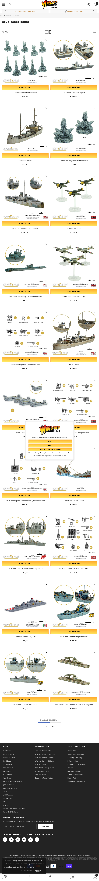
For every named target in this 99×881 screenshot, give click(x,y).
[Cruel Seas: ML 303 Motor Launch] (25, 673)
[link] (5, 877)
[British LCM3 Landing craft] (25, 400)
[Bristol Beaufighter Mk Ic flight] (73, 264)
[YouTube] (30, 839)
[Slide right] (94, 11)
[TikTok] (24, 839)
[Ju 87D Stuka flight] (73, 196)
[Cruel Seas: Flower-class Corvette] (25, 196)
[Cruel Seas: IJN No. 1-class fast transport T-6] (25, 536)
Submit (45, 826)
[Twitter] (37, 839)
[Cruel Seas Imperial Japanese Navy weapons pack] (25, 468)
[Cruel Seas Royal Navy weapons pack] (25, 332)
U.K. (27, 834)
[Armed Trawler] (73, 332)
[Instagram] (11, 839)
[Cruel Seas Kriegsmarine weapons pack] (73, 400)
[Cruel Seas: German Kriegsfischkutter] (73, 605)
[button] (46, 32)
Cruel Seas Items (12, 16)
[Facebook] (5, 839)
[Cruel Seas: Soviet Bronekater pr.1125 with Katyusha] (73, 673)
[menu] (3, 4)
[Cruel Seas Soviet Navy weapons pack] (73, 536)
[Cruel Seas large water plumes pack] (73, 128)
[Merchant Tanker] (25, 128)
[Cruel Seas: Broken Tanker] (73, 468)
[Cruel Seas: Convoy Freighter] (73, 60)
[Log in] (88, 4)
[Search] (10, 4)
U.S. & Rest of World (44, 834)
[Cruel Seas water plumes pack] (25, 60)
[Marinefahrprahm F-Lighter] (25, 605)
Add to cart (25, 87)
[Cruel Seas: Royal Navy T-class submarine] (25, 264)
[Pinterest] (17, 839)
